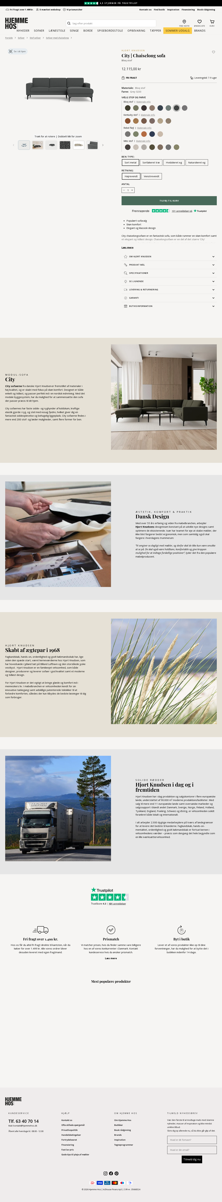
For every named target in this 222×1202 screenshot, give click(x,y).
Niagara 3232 (168, 108)
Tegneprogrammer (123, 1144)
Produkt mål (137, 264)
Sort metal (130, 162)
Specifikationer (138, 273)
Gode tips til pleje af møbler (75, 1154)
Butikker (118, 1125)
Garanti (134, 297)
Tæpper (155, 30)
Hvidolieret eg (174, 162)
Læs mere (127, 247)
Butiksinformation (140, 306)
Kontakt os (145, 9)
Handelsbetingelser (71, 1134)
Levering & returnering (143, 289)
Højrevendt (131, 176)
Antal (126, 184)
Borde (88, 30)
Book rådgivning (206, 9)
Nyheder (23, 30)
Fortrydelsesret (69, 1139)
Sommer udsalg (177, 30)
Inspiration (173, 9)
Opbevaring (136, 30)
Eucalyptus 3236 (136, 108)
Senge (74, 30)
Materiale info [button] (144, 102)
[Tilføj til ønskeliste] (213, 52)
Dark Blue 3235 (160, 108)
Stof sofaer (35, 37)
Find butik (159, 9)
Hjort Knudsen (133, 50)
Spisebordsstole (110, 30)
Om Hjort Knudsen (140, 256)
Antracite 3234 (144, 108)
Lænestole (57, 30)
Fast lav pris (67, 1149)
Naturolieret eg (196, 162)
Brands (200, 30)
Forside (9, 37)
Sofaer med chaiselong (57, 37)
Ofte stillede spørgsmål (73, 1125)
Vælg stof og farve (134, 97)
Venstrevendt (151, 176)
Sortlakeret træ (151, 162)
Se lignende (136, 281)
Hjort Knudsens (145, 526)
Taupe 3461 (152, 108)
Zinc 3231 (184, 108)
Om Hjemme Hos (122, 1120)
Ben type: (128, 157)
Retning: (128, 171)
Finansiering (188, 9)
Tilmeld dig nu (192, 1159)
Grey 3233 (176, 108)
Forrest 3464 (127, 108)
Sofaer (39, 30)
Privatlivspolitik (69, 1130)
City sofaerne (13, 386)
